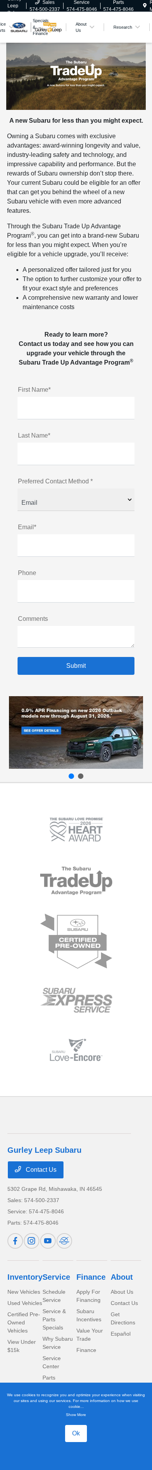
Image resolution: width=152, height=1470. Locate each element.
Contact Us (40, 1169)
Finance (91, 1277)
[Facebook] (15, 1241)
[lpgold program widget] (76, 829)
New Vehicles (23, 1292)
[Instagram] (31, 1241)
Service (56, 1277)
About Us (122, 1292)
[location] (145, 6)
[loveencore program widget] (76, 1049)
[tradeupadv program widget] (76, 881)
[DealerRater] (64, 1241)
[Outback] (76, 732)
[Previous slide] (71, 776)
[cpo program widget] (76, 941)
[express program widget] (76, 1000)
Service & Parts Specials (54, 1319)
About (122, 1277)
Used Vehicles (24, 1303)
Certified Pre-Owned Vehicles (23, 1322)
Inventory (24, 1277)
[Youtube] (48, 1241)
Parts (48, 1377)
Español (121, 1334)
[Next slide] (80, 776)
